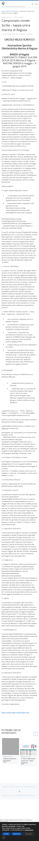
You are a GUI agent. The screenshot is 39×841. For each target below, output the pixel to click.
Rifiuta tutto (16, 834)
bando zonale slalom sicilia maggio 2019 (15, 712)
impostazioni (29, 830)
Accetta (6, 834)
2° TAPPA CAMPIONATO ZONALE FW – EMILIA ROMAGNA (28, 761)
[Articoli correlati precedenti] (31, 734)
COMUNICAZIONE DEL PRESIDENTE (9, 760)
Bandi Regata (14, 11)
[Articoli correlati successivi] (35, 734)
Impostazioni (28, 834)
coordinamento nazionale (10, 34)
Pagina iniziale (5, 11)
